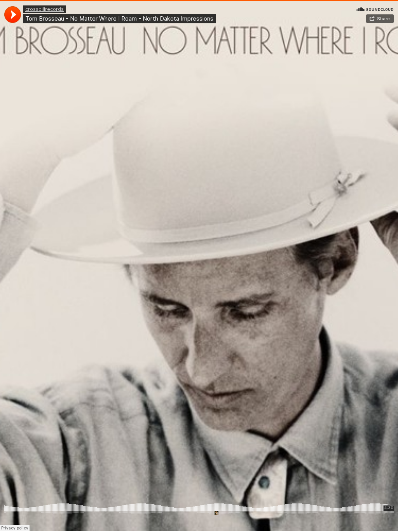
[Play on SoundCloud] (374, 9)
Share (383, 18)
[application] (12, 14)
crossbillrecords (44, 9)
